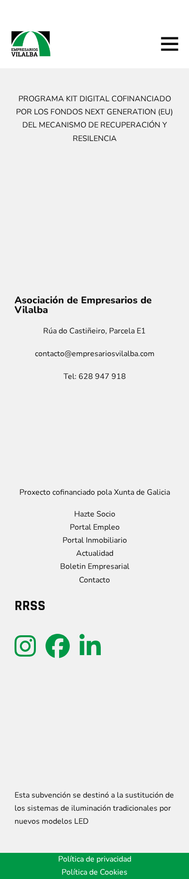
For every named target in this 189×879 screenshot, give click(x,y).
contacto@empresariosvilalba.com (95, 353)
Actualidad (94, 553)
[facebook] (58, 646)
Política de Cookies (94, 872)
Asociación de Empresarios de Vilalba (83, 305)
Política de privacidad (94, 859)
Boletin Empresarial (94, 566)
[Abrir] (169, 43)
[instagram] (25, 646)
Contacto (94, 580)
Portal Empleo (95, 527)
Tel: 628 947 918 (94, 376)
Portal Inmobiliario (95, 540)
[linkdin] (90, 646)
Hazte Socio (94, 514)
